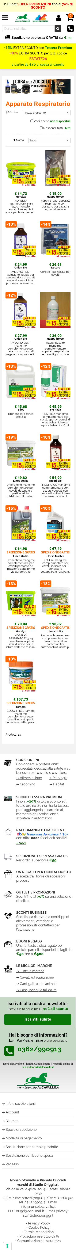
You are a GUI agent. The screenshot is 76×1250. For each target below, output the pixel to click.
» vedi (21, 843)
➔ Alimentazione (29, 778)
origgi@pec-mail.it (30, 1211)
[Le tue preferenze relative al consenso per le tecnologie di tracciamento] (7, 1246)
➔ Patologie (58, 778)
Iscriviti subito (37, 1019)
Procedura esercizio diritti (39, 1236)
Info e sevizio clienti (20, 1104)
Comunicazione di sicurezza (39, 1241)
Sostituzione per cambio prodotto (32, 1147)
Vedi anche (52, 121)
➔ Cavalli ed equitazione (35, 977)
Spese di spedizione (21, 1130)
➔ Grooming (25, 784)
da (41, 38)
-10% (14, 53)
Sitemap (12, 1121)
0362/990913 (35, 1202)
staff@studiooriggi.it (38, 1215)
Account (12, 1112)
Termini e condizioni (39, 1232)
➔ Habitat (56, 784)
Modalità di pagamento (24, 1138)
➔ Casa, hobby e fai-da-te (36, 990)
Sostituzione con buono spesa (29, 1156)
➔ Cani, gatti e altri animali (36, 984)
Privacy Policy (39, 1223)
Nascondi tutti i (57, 128)
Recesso (12, 1164)
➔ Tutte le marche (30, 971)
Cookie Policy (39, 1228)
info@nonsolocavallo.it (38, 1207)
